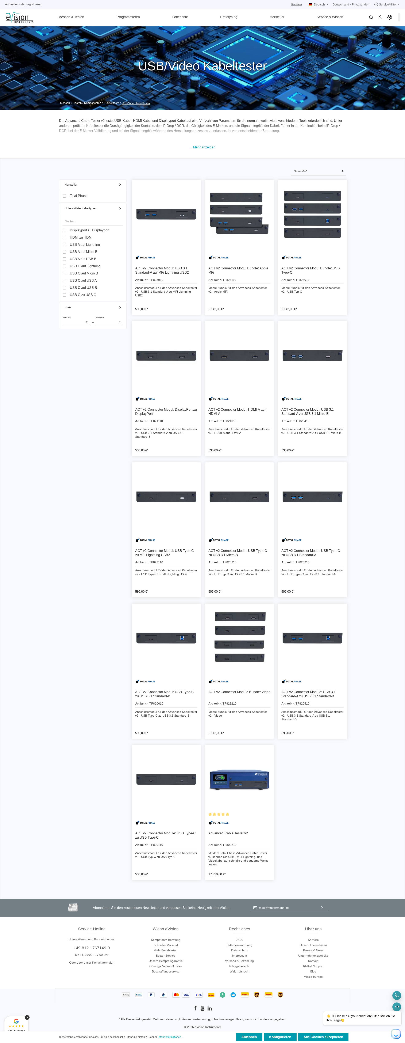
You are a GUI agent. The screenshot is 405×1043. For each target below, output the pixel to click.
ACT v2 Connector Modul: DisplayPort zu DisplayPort (166, 412)
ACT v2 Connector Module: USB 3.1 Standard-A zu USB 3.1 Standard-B (308, 694)
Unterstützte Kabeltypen (80, 208)
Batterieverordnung (239, 945)
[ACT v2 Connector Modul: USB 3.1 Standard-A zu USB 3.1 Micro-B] (312, 356)
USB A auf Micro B (83, 252)
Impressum (239, 955)
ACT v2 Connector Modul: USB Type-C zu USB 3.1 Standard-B (164, 694)
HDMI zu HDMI (81, 237)
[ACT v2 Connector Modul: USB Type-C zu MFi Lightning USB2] (166, 497)
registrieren (34, 4)
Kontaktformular (102, 962)
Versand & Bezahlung (239, 961)
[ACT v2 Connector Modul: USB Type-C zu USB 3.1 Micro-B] (239, 497)
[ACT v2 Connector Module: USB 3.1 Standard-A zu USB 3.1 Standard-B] (312, 638)
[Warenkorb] (399, 17)
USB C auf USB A (83, 280)
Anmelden (12, 4)
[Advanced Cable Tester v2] (239, 779)
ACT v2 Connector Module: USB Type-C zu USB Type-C (165, 835)
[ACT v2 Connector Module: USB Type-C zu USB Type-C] (166, 779)
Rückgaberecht (239, 966)
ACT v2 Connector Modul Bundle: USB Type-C (310, 270)
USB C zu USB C (83, 295)
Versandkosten (191, 1019)
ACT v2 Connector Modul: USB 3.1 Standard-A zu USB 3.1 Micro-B (307, 412)
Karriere (296, 4)
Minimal (75, 320)
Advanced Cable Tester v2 (228, 833)
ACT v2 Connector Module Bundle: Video (239, 692)
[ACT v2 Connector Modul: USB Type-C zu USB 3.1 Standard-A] (312, 497)
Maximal (108, 320)
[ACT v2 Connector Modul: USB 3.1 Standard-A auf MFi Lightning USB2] (166, 214)
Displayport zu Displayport (89, 230)
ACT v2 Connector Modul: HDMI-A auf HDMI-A (236, 412)
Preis (68, 307)
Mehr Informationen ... (171, 1037)
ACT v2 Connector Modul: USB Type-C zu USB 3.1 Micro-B (237, 553)
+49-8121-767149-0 (92, 948)
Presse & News (313, 950)
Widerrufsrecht (239, 971)
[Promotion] (389, 17)
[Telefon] (396, 995)
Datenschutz (239, 950)
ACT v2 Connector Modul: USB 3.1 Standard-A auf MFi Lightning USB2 (162, 270)
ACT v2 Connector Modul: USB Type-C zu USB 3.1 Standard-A (310, 553)
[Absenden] (322, 907)
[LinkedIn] (209, 1009)
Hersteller (71, 184)
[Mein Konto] (380, 17)
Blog (313, 971)
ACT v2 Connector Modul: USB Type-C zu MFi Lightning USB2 (164, 553)
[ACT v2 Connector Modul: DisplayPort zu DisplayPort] (166, 356)
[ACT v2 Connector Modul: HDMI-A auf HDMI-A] (239, 356)
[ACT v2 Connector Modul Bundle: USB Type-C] (312, 214)
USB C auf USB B (83, 287)
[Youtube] (203, 1009)
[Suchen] (371, 17)
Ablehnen (249, 1037)
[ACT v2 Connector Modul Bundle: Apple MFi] (239, 214)
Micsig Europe (313, 976)
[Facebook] (195, 1009)
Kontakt (313, 961)
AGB (239, 939)
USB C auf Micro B (84, 273)
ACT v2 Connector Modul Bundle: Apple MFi (238, 270)
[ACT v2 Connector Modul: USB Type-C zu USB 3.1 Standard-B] (166, 638)
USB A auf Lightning (85, 244)
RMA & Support (313, 966)
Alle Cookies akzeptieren (323, 1037)
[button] (202, 147)
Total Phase (79, 196)
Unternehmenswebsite (313, 955)
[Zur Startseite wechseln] (17, 17)
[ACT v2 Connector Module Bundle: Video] (239, 638)
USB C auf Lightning (85, 266)
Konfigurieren (280, 1037)
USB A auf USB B (83, 259)
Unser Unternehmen (313, 945)
